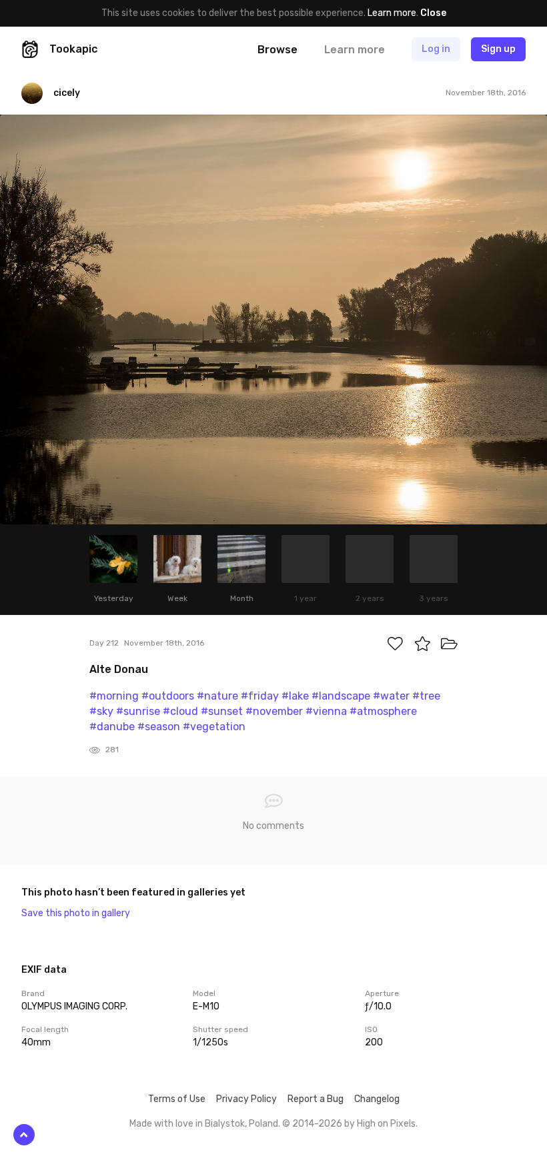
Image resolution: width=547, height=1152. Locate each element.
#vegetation (214, 726)
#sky (101, 711)
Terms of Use (176, 1099)
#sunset (222, 711)
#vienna (326, 711)
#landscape (341, 696)
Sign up (498, 49)
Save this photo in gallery (75, 913)
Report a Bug (316, 1099)
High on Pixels (386, 1123)
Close (433, 13)
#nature (217, 696)
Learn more (392, 13)
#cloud (180, 711)
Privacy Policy (246, 1099)
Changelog (377, 1099)
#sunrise (138, 711)
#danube (112, 726)
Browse (277, 49)
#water (391, 696)
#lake (295, 696)
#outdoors (167, 696)
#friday (260, 696)
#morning (114, 696)
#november (274, 711)
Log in (436, 49)
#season (158, 726)
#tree (426, 696)
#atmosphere (383, 711)
